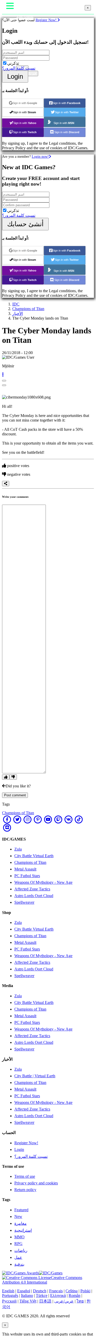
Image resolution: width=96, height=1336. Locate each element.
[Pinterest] (38, 819)
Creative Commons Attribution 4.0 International (42, 1279)
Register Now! (47, 20)
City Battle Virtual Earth (34, 856)
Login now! (40, 156)
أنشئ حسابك (25, 224)
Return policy (25, 1189)
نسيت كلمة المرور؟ (18, 68)
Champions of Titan (28, 309)
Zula (18, 849)
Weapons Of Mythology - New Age (43, 882)
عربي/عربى (64, 1301)
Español (23, 1291)
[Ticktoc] (79, 819)
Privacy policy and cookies (36, 1183)
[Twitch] (58, 819)
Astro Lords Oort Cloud (33, 895)
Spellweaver (24, 902)
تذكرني (13, 63)
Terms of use (24, 1176)
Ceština (72, 1291)
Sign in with (25, 103)
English (8, 1291)
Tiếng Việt (27, 1301)
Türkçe (41, 1295)
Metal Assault (25, 869)
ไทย (80, 1301)
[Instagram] (28, 819)
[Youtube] (48, 819)
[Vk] (68, 819)
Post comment (15, 795)
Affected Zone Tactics (32, 889)
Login (15, 76)
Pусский (9, 1301)
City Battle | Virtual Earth (34, 1076)
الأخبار (17, 313)
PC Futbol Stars (27, 876)
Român (74, 1295)
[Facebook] (7, 819)
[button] (3, 374)
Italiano (27, 1295)
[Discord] (7, 827)
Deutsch (39, 1291)
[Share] (5, 483)
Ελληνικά (58, 1295)
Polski (85, 1291)
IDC (15, 304)
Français (56, 1291)
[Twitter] (17, 819)
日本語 (45, 1301)
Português (10, 1295)
